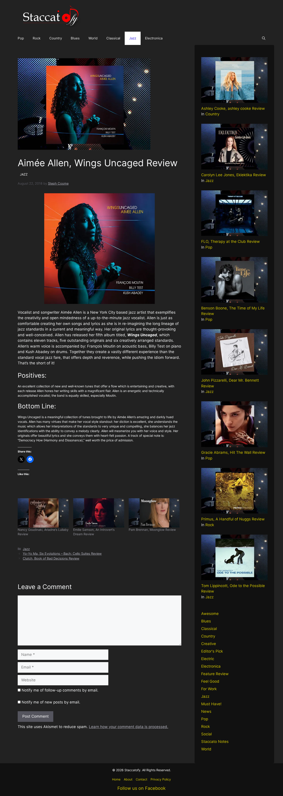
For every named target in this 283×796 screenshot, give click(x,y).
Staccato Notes (215, 741)
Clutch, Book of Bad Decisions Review (51, 558)
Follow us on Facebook (141, 788)
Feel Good (210, 681)
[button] (264, 38)
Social (206, 734)
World (93, 38)
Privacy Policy (161, 779)
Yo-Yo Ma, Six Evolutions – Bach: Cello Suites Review (62, 553)
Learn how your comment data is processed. (128, 727)
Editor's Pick (212, 651)
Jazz (132, 38)
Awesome (210, 613)
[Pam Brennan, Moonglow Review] (154, 512)
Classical (113, 38)
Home (116, 779)
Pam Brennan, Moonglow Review (152, 529)
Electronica (154, 38)
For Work (209, 689)
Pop (21, 38)
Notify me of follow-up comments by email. (60, 690)
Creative (208, 643)
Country (55, 38)
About (128, 779)
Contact (141, 779)
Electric (207, 659)
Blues (75, 38)
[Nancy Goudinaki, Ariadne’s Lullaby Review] (43, 512)
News (206, 711)
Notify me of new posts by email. (51, 702)
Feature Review (215, 674)
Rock (36, 38)
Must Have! (211, 704)
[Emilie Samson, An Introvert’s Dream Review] (98, 512)
